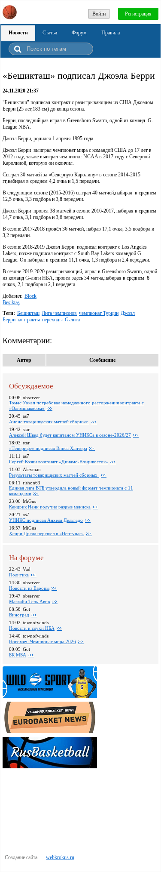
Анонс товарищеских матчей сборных (49, 421)
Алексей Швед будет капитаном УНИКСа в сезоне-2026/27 (70, 435)
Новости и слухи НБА (32, 628)
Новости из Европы (29, 588)
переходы (52, 320)
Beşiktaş (11, 302)
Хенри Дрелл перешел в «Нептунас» (46, 533)
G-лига (72, 320)
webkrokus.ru (60, 857)
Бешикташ (28, 313)
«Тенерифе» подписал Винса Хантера (48, 448)
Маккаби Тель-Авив (29, 601)
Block (30, 296)
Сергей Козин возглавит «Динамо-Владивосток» (58, 461)
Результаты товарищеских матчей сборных (54, 475)
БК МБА (17, 654)
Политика (19, 574)
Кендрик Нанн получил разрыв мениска (50, 506)
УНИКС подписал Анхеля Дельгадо (46, 520)
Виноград (19, 614)
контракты (29, 320)
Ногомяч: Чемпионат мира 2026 (42, 641)
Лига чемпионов (59, 313)
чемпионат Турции (98, 313)
